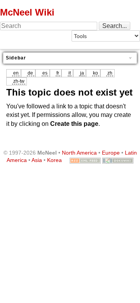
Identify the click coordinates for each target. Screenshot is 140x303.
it (69, 73)
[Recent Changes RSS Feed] (85, 160)
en (16, 73)
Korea (54, 160)
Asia (37, 160)
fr (57, 73)
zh (109, 73)
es (44, 73)
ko (95, 73)
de (30, 73)
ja (82, 73)
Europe (111, 153)
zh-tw (18, 81)
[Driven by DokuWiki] (117, 160)
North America (79, 153)
